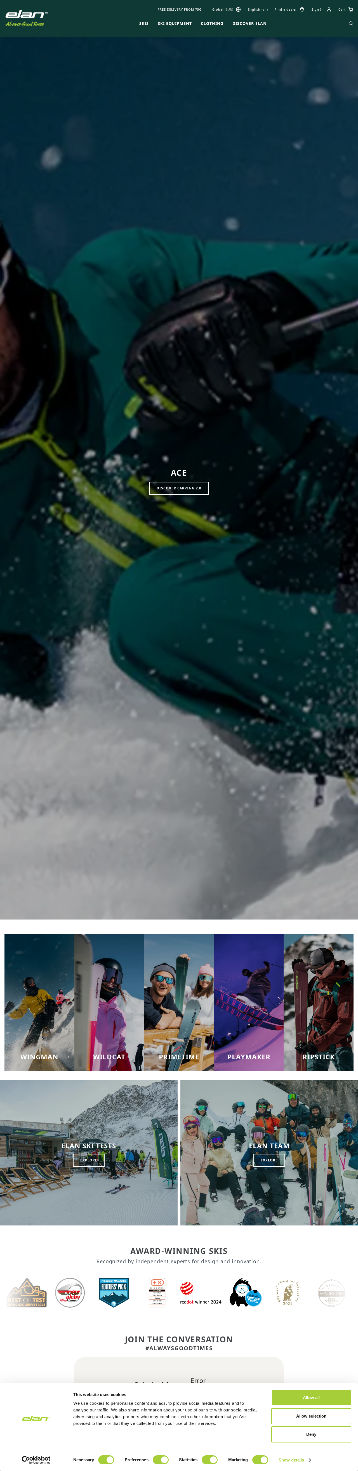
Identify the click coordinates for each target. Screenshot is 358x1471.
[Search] (351, 23)
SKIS (144, 23)
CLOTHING (212, 23)
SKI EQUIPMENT (175, 23)
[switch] (161, 1459)
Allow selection (311, 1416)
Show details (291, 1460)
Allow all (311, 1397)
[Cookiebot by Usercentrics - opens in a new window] (36, 1460)
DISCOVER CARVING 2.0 (179, 488)
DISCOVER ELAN (249, 23)
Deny (311, 1434)
